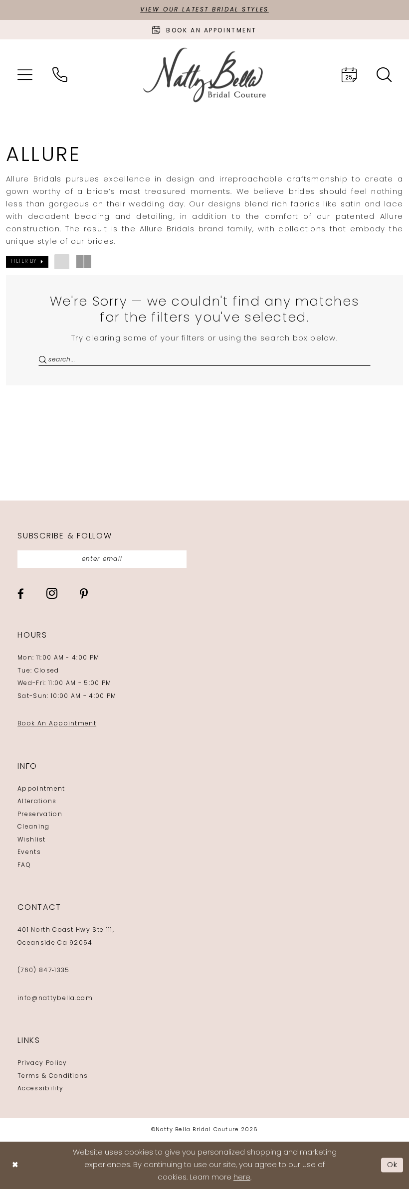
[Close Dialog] (15, 1165)
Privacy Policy (42, 1063)
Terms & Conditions (52, 1076)
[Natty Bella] (204, 75)
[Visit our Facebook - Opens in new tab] (20, 594)
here (241, 1178)
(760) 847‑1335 (43, 971)
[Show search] (384, 74)
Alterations (37, 802)
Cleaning (33, 827)
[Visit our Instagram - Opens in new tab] (51, 593)
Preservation (39, 815)
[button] (24, 74)
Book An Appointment (56, 724)
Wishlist (31, 840)
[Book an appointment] (349, 74)
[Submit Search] (43, 360)
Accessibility (40, 1089)
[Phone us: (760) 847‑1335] (59, 74)
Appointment (41, 789)
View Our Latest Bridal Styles (204, 10)
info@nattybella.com (55, 999)
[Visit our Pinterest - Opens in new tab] (84, 594)
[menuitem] (24, 74)
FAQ (24, 865)
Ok (392, 1165)
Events (29, 852)
